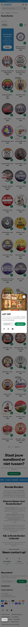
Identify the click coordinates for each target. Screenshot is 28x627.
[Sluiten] (24, 296)
